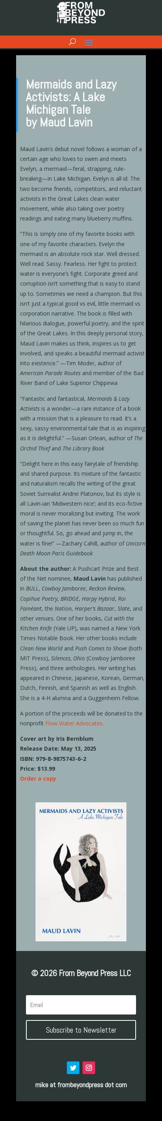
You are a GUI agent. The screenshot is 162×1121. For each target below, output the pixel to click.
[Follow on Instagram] (89, 1067)
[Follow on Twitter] (73, 1067)
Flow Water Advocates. (74, 723)
